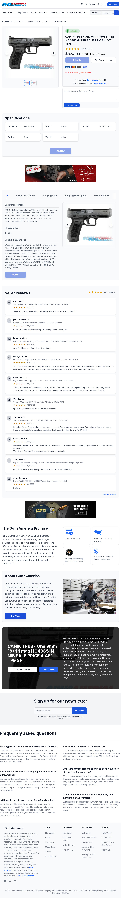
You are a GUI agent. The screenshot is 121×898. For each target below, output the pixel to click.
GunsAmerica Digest (24, 876)
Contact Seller (73, 105)
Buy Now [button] (78, 60)
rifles (12, 753)
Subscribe (79, 710)
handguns (4, 753)
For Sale (94, 13)
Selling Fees (87, 842)
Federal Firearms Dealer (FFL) (29, 784)
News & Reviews (38, 13)
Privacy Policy (102, 891)
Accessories (18, 21)
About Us (106, 850)
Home (6, 21)
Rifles (47, 837)
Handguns (49, 833)
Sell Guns (113, 4)
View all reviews (109, 494)
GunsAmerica (14, 828)
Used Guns (50, 847)
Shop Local (21, 13)
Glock (36, 756)
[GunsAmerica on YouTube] (15, 881)
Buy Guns (15, 616)
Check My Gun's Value (75, 13)
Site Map (65, 893)
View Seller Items (101, 83)
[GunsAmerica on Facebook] (5, 881)
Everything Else (34, 21)
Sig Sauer (44, 756)
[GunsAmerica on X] (10, 881)
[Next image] (53, 53)
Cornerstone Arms (94, 80)
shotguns (20, 753)
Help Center (107, 833)
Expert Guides (55, 13)
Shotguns (49, 842)
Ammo (48, 852)
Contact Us (107, 837)
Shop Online (7, 13)
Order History (68, 845)
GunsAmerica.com (23, 891)
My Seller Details (89, 837)
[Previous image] (7, 53)
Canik (47, 21)
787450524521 (60, 21)
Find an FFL (67, 850)
